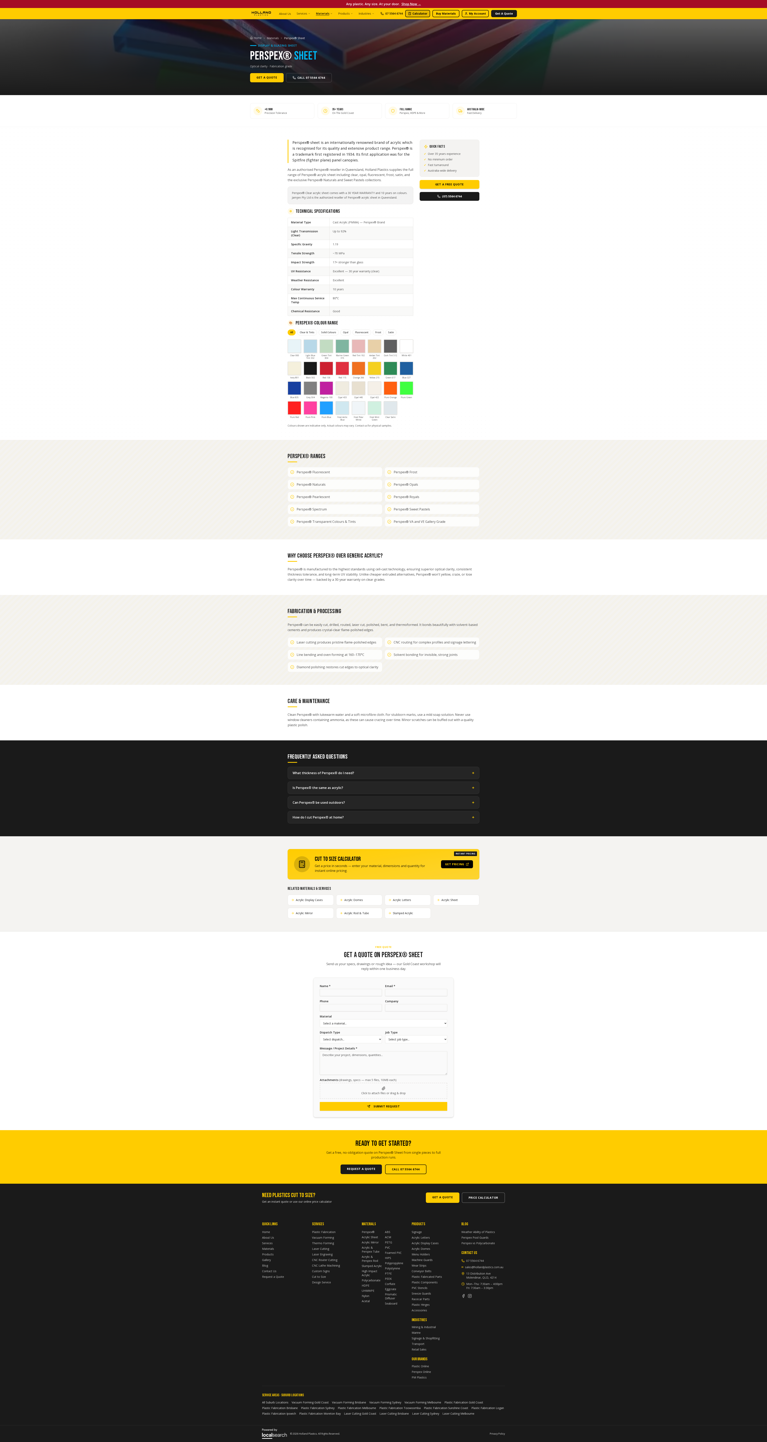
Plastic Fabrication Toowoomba (400, 1408)
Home (266, 1232)
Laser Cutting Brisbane (394, 1413)
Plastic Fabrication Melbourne (357, 1408)
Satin (391, 332)
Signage (417, 1232)
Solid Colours (328, 332)
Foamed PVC (393, 1253)
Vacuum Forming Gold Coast (310, 1402)
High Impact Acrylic (369, 1273)
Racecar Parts (421, 1299)
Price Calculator (483, 1197)
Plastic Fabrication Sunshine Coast (446, 1408)
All (291, 332)
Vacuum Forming (323, 1237)
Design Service (321, 1282)
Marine (416, 1333)
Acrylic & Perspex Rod (370, 1259)
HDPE (365, 1285)
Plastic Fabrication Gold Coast (463, 1402)
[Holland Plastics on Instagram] (470, 1296)
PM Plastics (419, 1377)
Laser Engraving (322, 1254)
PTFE (388, 1273)
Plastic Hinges (421, 1305)
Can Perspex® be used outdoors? (383, 802)
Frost (378, 332)
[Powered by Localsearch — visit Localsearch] (274, 1434)
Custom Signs (321, 1271)
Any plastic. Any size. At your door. (383, 4)
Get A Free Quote (449, 184)
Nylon (365, 1296)
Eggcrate (390, 1289)
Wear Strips (419, 1265)
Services (302, 13)
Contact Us (269, 1271)
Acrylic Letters (421, 1237)
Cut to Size (319, 1277)
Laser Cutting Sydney (425, 1413)
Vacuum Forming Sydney (385, 1402)
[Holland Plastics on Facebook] (463, 1296)
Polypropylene (394, 1263)
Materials (322, 13)
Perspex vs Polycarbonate (478, 1243)
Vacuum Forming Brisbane (349, 1402)
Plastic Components (425, 1282)
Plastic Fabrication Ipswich (279, 1413)
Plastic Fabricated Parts (427, 1277)
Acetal (366, 1301)
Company (391, 1001)
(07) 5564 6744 (452, 196)
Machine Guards (422, 1260)
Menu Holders (421, 1254)
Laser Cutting (320, 1249)
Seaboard (391, 1303)
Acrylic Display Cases (425, 1243)
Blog (265, 1265)
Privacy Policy (497, 1433)
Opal (345, 332)
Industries (365, 13)
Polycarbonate (371, 1280)
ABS (387, 1232)
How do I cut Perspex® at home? (383, 817)
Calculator (419, 13)
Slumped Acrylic (372, 1266)
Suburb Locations (292, 1395)
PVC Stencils (419, 1288)
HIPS (388, 1258)
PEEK (388, 1279)
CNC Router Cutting (324, 1260)
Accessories (419, 1310)
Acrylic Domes (421, 1249)
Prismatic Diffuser (391, 1296)
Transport (418, 1344)
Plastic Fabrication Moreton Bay (320, 1413)
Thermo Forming (323, 1243)
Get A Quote (504, 13)
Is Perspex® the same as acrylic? (383, 787)
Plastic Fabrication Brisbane (280, 1408)
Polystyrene (392, 1268)
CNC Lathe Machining (326, 1265)
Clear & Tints (307, 332)
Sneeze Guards (421, 1293)
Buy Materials (446, 13)
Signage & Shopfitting (426, 1338)
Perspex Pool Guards (475, 1237)
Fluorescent (362, 332)
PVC (387, 1247)
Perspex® (368, 1232)
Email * (390, 986)
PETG (388, 1242)
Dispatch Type (330, 1032)
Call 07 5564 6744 (311, 78)
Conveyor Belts (421, 1271)
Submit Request (387, 1106)
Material (326, 1016)
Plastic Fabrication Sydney (318, 1408)
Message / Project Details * (338, 1048)
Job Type (391, 1032)
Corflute (390, 1284)
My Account (477, 13)
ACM (388, 1237)
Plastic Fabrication (324, 1232)
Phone (324, 1001)
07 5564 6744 (394, 13)
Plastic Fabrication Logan (487, 1408)
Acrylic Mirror (370, 1242)
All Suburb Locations (275, 1402)
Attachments (358, 1080)
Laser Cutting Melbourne (458, 1413)
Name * (325, 986)
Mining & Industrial (424, 1327)
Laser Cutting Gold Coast (360, 1413)
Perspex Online (421, 1372)
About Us (285, 14)
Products (344, 13)
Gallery (266, 1260)
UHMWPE (368, 1291)
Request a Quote (273, 1277)
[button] (383, 1091)
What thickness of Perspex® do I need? (383, 773)
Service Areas (270, 1395)
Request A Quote (361, 1169)
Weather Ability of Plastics (478, 1232)
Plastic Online (420, 1366)
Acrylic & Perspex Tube (371, 1249)
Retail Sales (419, 1349)
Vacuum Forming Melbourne (422, 1402)
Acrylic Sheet (370, 1237)
